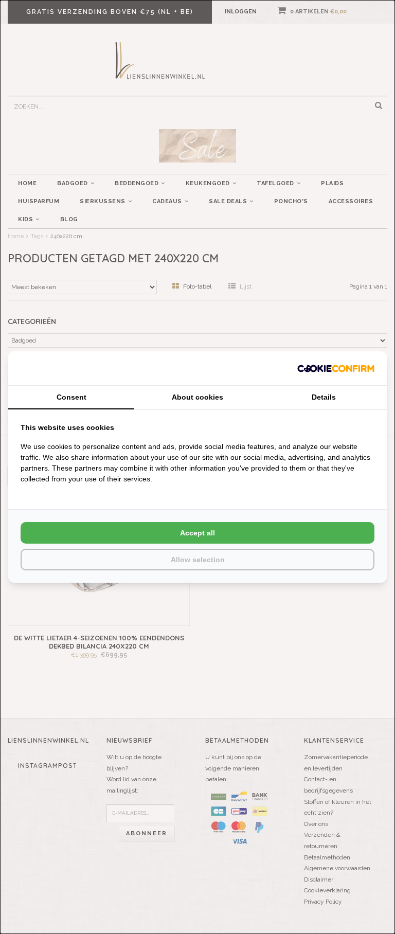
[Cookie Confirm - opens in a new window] (335, 368)
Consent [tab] (71, 397)
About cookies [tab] (197, 397)
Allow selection (198, 559)
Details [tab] (324, 397)
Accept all (197, 533)
